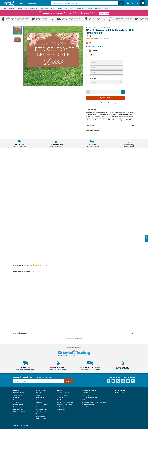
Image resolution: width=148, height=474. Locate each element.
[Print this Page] (116, 103)
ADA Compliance (40, 416)
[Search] (121, 3)
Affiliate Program (61, 400)
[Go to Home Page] (86, 27)
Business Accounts (18, 397)
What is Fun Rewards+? (19, 411)
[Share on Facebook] (95, 103)
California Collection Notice (89, 397)
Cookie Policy (85, 407)
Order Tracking (40, 397)
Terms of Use (85, 395)
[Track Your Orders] (128, 3)
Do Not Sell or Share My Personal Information (94, 402)
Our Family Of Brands (62, 407)
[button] (53, 56)
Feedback (146, 238)
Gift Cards (16, 402)
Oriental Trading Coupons (20, 404)
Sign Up (68, 381)
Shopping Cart (40, 407)
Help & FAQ (39, 395)
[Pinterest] (118, 381)
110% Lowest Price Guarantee (65, 402)
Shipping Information (42, 404)
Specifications (90, 125)
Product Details (91, 109)
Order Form (39, 400)
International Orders (41, 409)
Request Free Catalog (19, 400)
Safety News (85, 400)
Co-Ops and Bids (17, 395)
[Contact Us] (132, 3)
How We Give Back (62, 395)
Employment (60, 397)
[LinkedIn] (113, 381)
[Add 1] (123, 92)
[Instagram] (133, 381)
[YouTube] (128, 381)
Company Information (63, 392)
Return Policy (40, 402)
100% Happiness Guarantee (64, 404)
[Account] (137, 3)
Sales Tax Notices (41, 411)
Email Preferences (41, 418)
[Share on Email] (109, 103)
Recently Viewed (20, 333)
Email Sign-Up (17, 407)
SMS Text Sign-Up (18, 409)
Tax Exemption (40, 414)
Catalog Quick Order (18, 392)
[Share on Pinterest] (102, 103)
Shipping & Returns (92, 130)
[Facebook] (108, 381)
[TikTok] (123, 381)
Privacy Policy (86, 392)
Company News (61, 409)
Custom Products (120, 392)
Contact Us (39, 392)
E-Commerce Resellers (88, 404)
